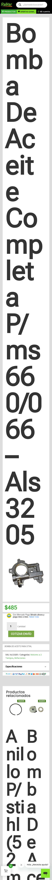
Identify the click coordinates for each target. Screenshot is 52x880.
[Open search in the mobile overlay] (32, 4)
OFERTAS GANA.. (27, 11)
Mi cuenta (45, 11)
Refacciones (19, 658)
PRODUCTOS (10, 11)
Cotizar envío (21, 634)
